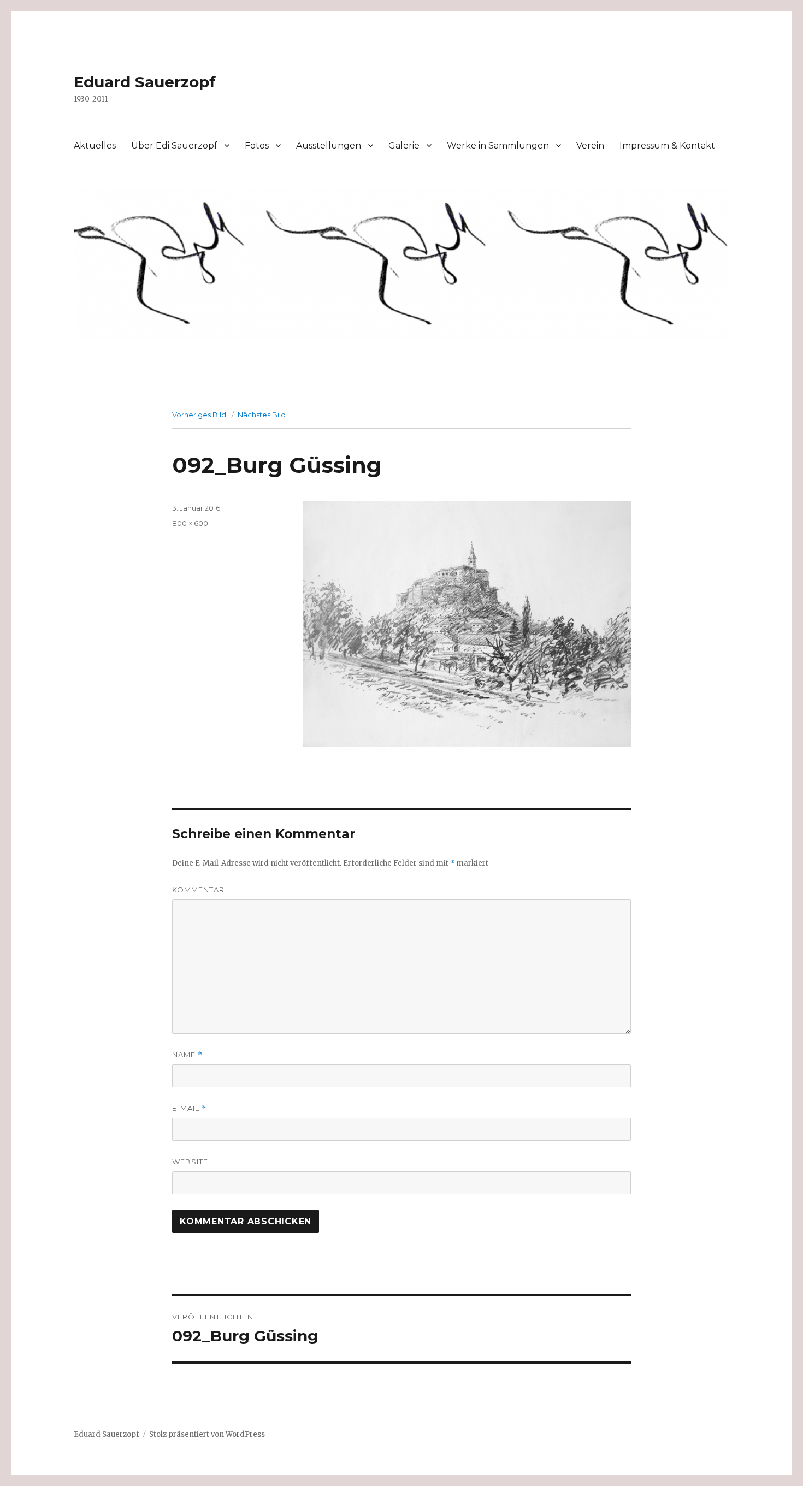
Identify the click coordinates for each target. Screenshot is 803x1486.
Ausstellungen (328, 145)
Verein (590, 145)
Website (190, 1161)
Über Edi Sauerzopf (174, 145)
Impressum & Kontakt (667, 145)
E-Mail (189, 1108)
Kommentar (198, 889)
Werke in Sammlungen (498, 145)
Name (187, 1054)
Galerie (404, 145)
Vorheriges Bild (199, 414)
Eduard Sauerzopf (145, 82)
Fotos (257, 145)
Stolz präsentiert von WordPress (207, 1434)
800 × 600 (190, 523)
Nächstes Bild (262, 414)
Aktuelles (95, 145)
